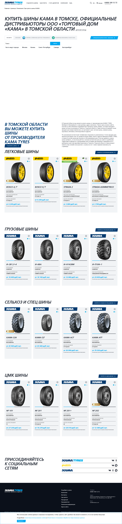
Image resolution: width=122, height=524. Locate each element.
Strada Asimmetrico (103, 187)
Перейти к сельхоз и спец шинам (104, 303)
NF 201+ (67, 411)
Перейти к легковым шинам (105, 152)
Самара (56, 47)
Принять (20, 521)
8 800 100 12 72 (111, 3)
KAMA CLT (39, 338)
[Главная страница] (14, 3)
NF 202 (95, 411)
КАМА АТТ (97, 338)
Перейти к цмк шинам (107, 376)
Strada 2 (68, 187)
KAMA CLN (11, 338)
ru (94, 3)
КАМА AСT (68, 338)
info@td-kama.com (94, 502)
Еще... (71, 3)
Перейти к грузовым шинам (105, 230)
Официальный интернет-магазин (103, 37)
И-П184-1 (97, 264)
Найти (55, 43)
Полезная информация (68, 504)
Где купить (43, 3)
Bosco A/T (11, 187)
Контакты (64, 495)
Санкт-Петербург (44, 47)
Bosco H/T (40, 187)
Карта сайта (64, 507)
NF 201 (38, 411)
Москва (24, 47)
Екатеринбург (67, 47)
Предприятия (65, 502)
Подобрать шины (32, 3)
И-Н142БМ (68, 264)
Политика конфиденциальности (71, 512)
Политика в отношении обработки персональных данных (66, 518)
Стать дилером (54, 3)
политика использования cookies (35, 518)
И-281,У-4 (11, 264)
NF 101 (9, 411)
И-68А (38, 264)
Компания (64, 3)
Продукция (64, 499)
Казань (33, 47)
